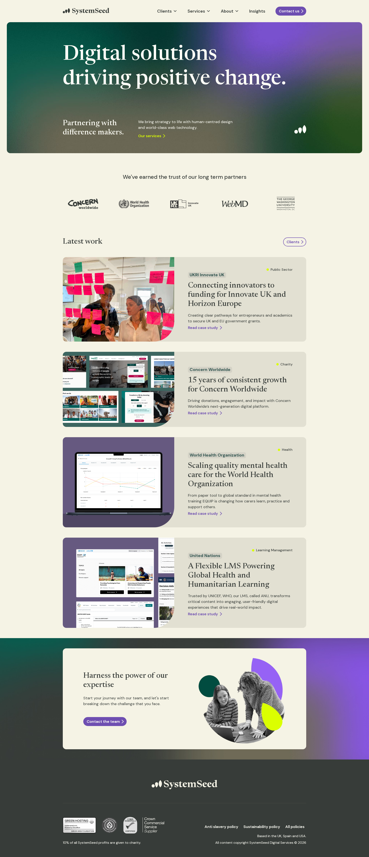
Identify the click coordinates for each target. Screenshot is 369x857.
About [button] (227, 11)
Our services (149, 135)
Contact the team (103, 721)
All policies (295, 826)
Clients (293, 241)
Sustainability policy (261, 826)
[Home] (86, 11)
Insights (257, 11)
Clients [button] (164, 11)
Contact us (289, 11)
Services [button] (196, 11)
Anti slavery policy (221, 826)
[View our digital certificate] (130, 825)
